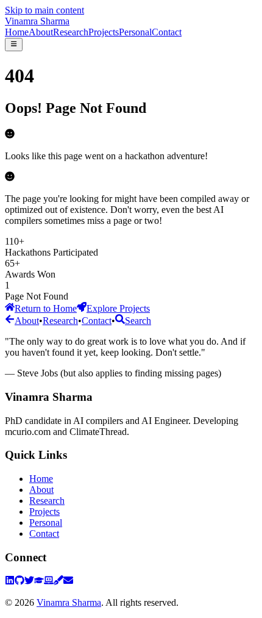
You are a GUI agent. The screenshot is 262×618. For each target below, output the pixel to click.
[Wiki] (58, 582)
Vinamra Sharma (37, 21)
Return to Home (46, 308)
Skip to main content (44, 10)
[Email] (68, 582)
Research (70, 32)
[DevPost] (49, 582)
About (41, 32)
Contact (167, 32)
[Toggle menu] (14, 44)
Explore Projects (118, 308)
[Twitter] (29, 582)
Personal (135, 32)
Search (138, 320)
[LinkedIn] (10, 582)
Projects (103, 32)
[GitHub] (19, 582)
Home (17, 32)
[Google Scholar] (39, 582)
